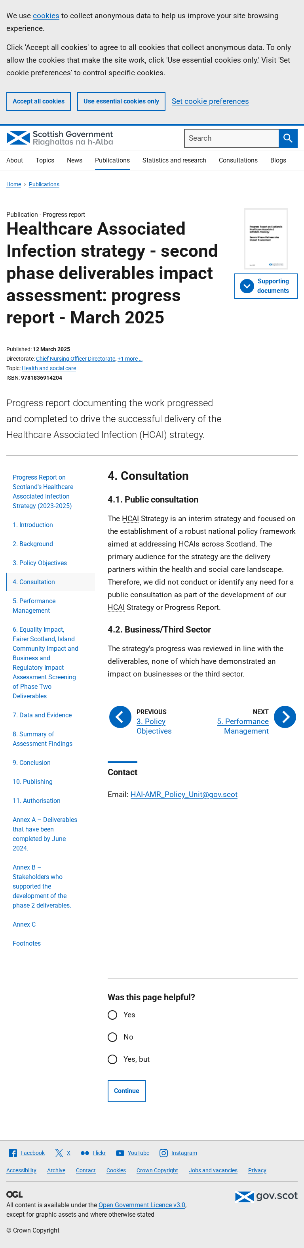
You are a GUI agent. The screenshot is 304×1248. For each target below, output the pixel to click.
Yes (129, 1014)
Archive (56, 1170)
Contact (86, 1170)
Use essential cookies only (121, 101)
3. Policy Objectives (40, 563)
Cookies (116, 1170)
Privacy (257, 1170)
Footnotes (27, 943)
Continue (126, 1091)
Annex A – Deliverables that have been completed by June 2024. (45, 834)
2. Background (33, 544)
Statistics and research (174, 160)
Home (13, 184)
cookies (46, 15)
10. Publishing (33, 781)
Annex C (24, 924)
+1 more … (130, 358)
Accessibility (21, 1170)
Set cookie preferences (210, 101)
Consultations (238, 160)
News (74, 160)
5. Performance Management (34, 605)
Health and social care (49, 368)
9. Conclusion (32, 762)
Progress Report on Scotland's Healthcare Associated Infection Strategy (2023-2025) (43, 492)
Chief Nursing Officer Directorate (75, 358)
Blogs (278, 160)
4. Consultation (34, 582)
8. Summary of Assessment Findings (42, 738)
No (128, 1037)
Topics (45, 160)
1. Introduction (33, 525)
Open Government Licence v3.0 (142, 1205)
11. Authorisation (37, 801)
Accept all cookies (39, 101)
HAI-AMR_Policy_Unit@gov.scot (184, 794)
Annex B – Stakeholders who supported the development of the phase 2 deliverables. (42, 886)
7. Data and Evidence (42, 715)
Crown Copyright (157, 1170)
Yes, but (137, 1059)
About (14, 160)
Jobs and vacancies (213, 1170)
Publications (112, 160)
